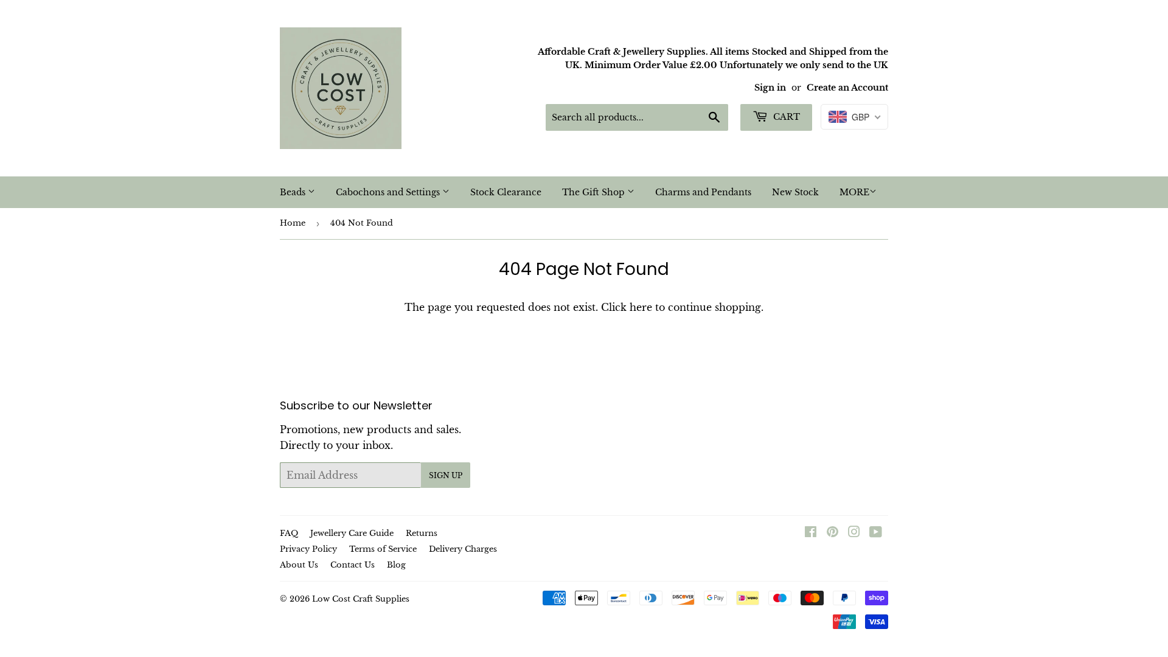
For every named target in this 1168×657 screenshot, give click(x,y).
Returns (421, 533)
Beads (294, 192)
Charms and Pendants (703, 192)
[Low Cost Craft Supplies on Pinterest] (832, 533)
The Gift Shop (594, 192)
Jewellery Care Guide (352, 533)
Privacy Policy (308, 549)
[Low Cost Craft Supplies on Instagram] (854, 533)
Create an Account (847, 88)
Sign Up (445, 475)
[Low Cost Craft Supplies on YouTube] (875, 533)
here (641, 307)
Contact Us (352, 565)
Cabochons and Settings (389, 192)
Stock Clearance (505, 192)
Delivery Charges (463, 549)
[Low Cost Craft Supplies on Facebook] (810, 533)
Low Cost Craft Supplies (360, 599)
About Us (299, 565)
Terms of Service (383, 549)
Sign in (770, 88)
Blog (396, 565)
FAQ (289, 533)
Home (292, 223)
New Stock (795, 192)
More (854, 192)
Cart (785, 116)
